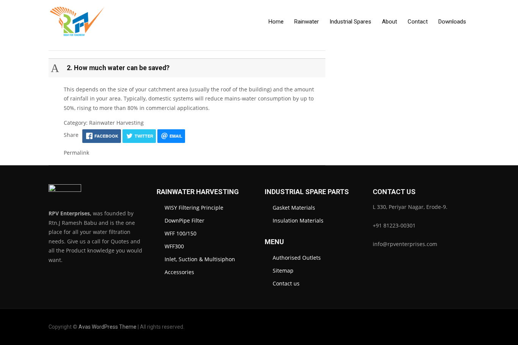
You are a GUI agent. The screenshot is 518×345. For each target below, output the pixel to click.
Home (276, 21)
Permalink (76, 152)
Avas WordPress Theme (107, 327)
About (389, 21)
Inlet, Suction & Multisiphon (200, 259)
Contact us (286, 283)
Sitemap (283, 270)
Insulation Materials (298, 220)
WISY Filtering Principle (194, 207)
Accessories (179, 272)
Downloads (452, 21)
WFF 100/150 (180, 233)
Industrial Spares (350, 21)
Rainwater (306, 21)
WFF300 (174, 246)
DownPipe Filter (184, 220)
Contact (418, 21)
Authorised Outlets (297, 257)
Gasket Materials (294, 207)
